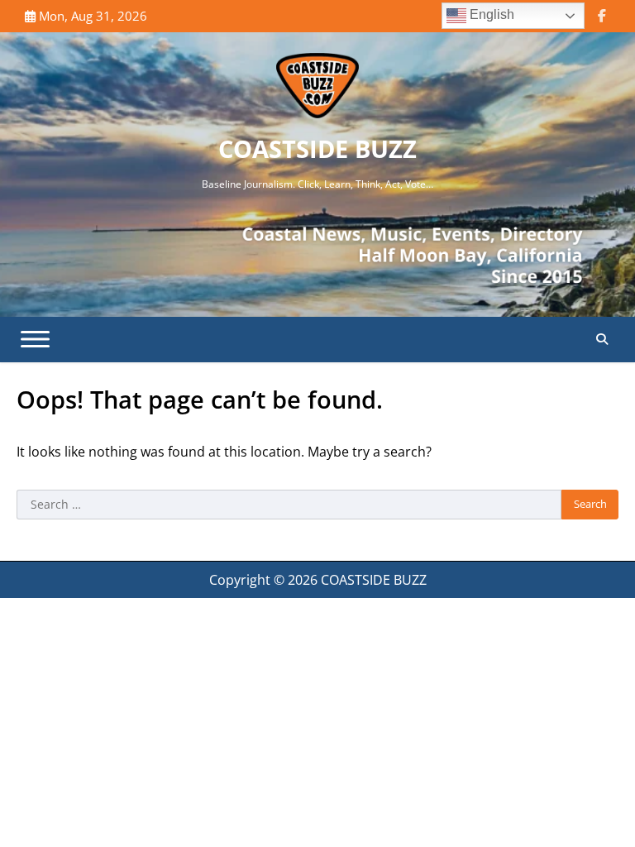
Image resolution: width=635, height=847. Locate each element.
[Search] (602, 339)
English (490, 14)
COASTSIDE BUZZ (317, 148)
